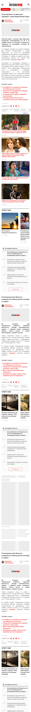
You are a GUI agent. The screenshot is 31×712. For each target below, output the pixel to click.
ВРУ (11, 109)
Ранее (9, 42)
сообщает (12, 353)
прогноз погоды (16, 386)
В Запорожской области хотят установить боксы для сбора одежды (15, 98)
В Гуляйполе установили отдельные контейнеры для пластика (15, 88)
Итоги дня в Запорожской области (9, 231)
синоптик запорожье (24, 386)
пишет (19, 59)
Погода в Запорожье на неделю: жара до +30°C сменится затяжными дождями (9, 415)
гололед (10, 385)
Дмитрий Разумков (16, 110)
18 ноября (4, 386)
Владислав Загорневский (9, 20)
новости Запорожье (24, 110)
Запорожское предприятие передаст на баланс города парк (15, 91)
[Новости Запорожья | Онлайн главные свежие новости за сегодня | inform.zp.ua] (15, 4)
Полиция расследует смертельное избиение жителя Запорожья (14, 374)
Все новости (15, 289)
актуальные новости (5, 110)
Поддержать (6, 9)
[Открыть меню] (2, 5)
